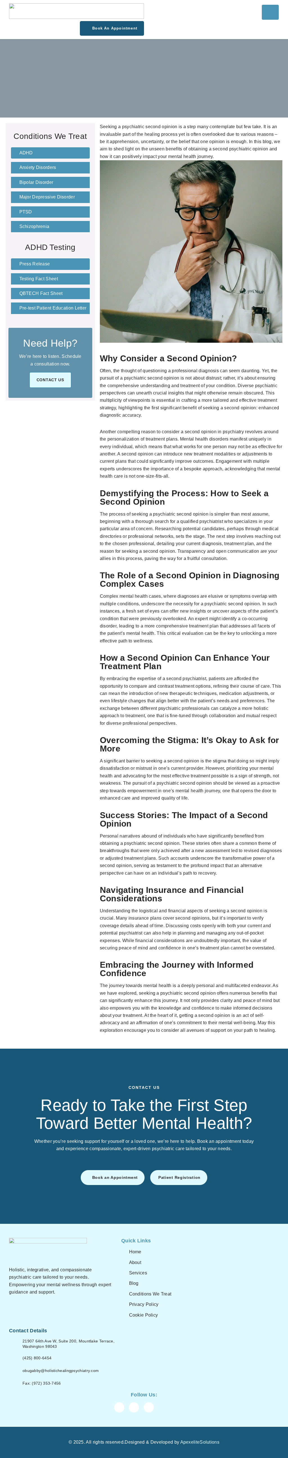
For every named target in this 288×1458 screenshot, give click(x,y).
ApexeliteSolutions (199, 1442)
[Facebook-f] (119, 1407)
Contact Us (50, 380)
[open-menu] (270, 12)
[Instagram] (134, 1407)
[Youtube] (149, 1407)
